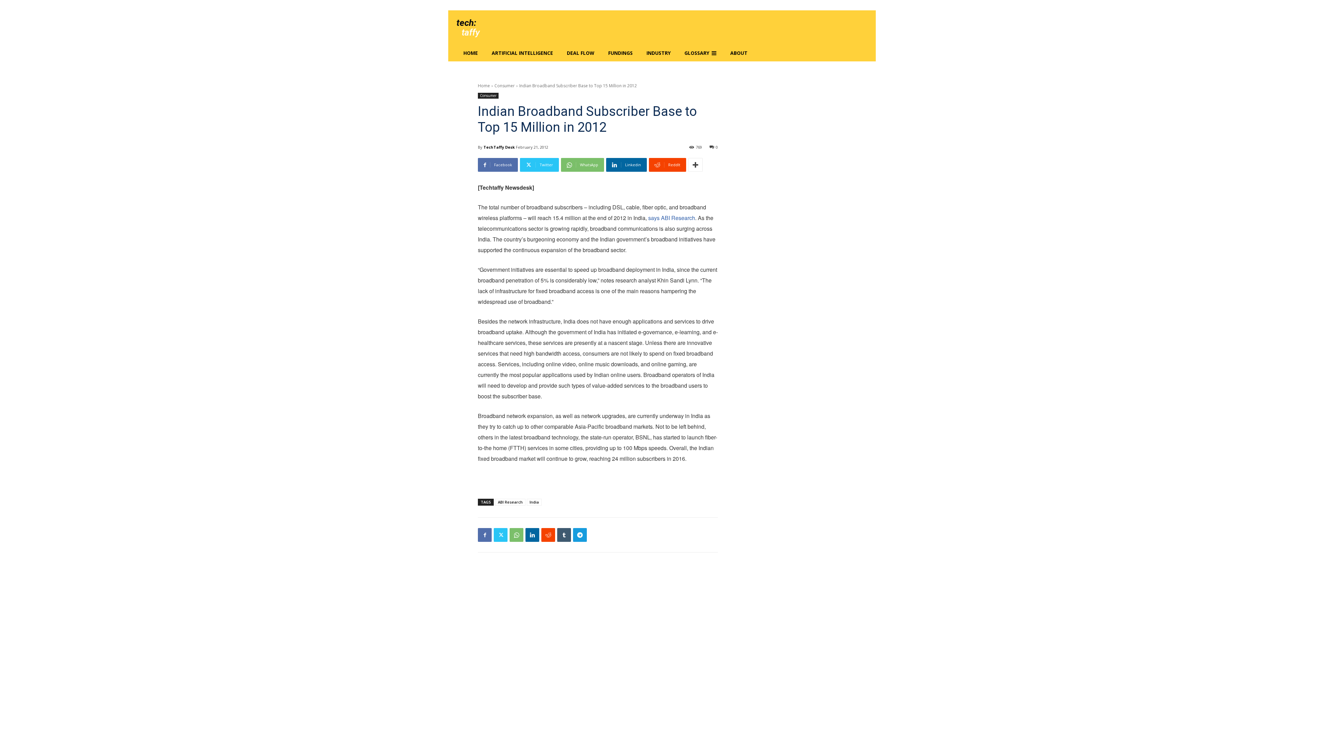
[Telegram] (580, 535)
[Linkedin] (532, 535)
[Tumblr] (564, 535)
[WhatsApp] (516, 535)
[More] (695, 165)
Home (484, 86)
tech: (466, 23)
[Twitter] (501, 535)
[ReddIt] (548, 535)
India (534, 502)
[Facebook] (485, 535)
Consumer (504, 86)
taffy (471, 32)
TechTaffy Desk (499, 147)
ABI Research (510, 502)
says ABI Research (671, 218)
